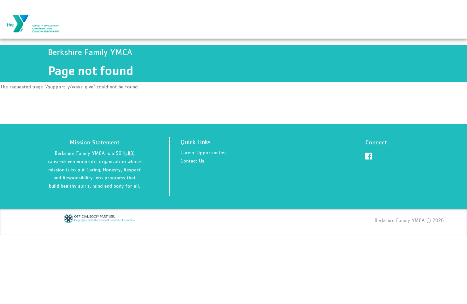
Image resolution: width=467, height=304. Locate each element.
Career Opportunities (203, 152)
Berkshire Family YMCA (37, 23)
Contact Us (192, 160)
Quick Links (195, 141)
